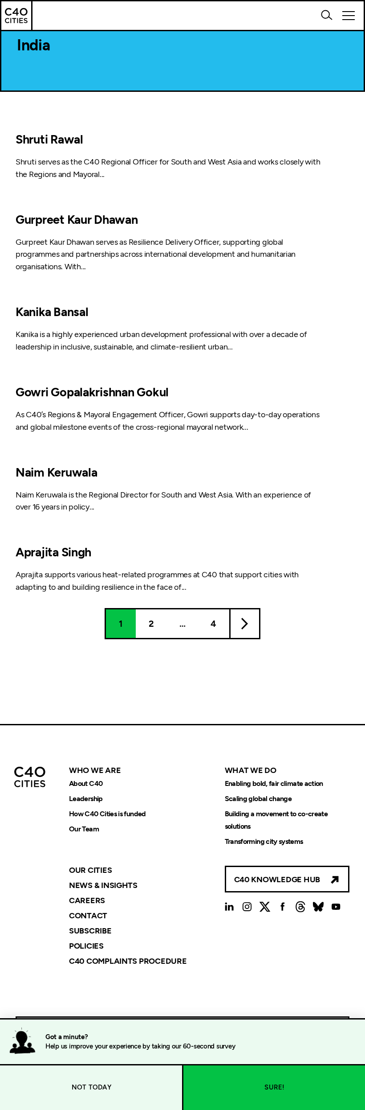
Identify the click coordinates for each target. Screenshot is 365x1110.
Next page (244, 623)
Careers (87, 900)
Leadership (86, 798)
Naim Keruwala (56, 472)
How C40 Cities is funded (107, 814)
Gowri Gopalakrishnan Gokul (92, 392)
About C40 (85, 783)
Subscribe (90, 931)
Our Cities (90, 870)
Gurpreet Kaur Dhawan (77, 219)
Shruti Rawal (49, 139)
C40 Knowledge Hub (277, 879)
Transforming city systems (264, 841)
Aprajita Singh (53, 552)
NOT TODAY (91, 1087)
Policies (86, 946)
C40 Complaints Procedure (128, 961)
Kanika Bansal (52, 311)
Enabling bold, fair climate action (274, 783)
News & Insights (103, 885)
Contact (88, 916)
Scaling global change (258, 798)
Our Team (84, 829)
